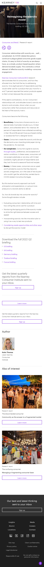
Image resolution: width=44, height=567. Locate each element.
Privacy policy (12, 546)
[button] (6, 48)
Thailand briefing (10, 258)
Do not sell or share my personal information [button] (31, 556)
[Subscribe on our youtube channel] (33, 535)
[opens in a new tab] (27, 535)
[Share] (4, 48)
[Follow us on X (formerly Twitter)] (16, 535)
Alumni (11, 526)
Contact (32, 529)
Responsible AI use (12, 556)
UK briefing (8, 250)
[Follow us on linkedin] (11, 535)
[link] (9, 48)
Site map (12, 542)
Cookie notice (32, 546)
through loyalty (10, 151)
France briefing (9, 262)
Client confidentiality (32, 542)
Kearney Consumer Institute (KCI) (15, 77)
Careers (32, 526)
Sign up (18, 287)
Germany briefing (10, 254)
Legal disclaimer (11, 550)
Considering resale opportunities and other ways (23, 225)
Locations (12, 529)
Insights (12, 522)
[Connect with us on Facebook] (22, 535)
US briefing (8, 246)
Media (32, 522)
